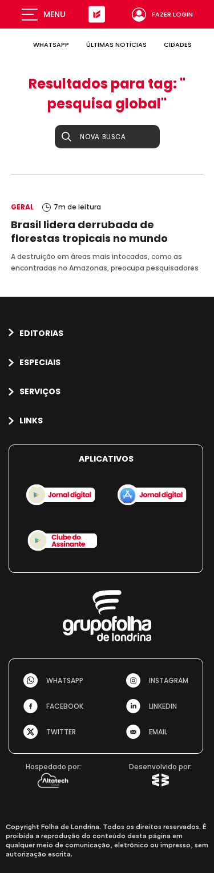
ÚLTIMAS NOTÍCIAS (116, 44)
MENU (54, 14)
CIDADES (178, 44)
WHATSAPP (51, 44)
